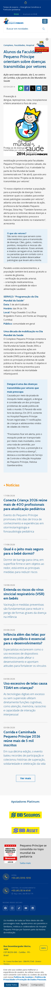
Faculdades (19, 45)
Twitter (32, 88)
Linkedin (38, 88)
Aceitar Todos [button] (11, 985)
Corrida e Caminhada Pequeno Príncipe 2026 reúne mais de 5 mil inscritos (22, 738)
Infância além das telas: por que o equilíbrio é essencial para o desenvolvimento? (24, 638)
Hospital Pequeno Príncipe (13, 21)
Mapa (43, 948)
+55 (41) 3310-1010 (21, 878)
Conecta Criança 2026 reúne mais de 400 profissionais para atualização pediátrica (25, 504)
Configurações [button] (37, 985)
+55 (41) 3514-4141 (21, 890)
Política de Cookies (23, 977)
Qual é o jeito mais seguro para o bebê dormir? (23, 551)
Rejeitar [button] (24, 985)
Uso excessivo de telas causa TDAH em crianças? (25, 685)
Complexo (8, 45)
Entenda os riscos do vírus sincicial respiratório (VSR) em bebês (24, 593)
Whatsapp (21, 88)
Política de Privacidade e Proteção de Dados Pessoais (24, 978)
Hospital (30, 45)
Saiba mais (25, 863)
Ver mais (25, 778)
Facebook (27, 88)
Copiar (44, 88)
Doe (42, 46)
